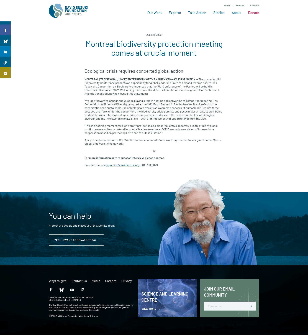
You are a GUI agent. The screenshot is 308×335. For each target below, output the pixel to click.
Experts (175, 12)
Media (96, 281)
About (236, 12)
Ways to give (57, 281)
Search (227, 5)
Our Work (155, 12)
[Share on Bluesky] (5, 40)
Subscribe (254, 5)
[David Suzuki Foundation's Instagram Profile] (82, 289)
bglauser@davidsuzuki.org (123, 165)
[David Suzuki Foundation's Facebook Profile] (50, 289)
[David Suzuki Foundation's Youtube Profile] (72, 289)
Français (240, 5)
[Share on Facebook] (5, 29)
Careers (110, 281)
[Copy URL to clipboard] (5, 62)
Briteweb (93, 316)
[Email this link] (5, 72)
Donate (253, 12)
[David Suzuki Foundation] (68, 11)
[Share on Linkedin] (5, 51)
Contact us (79, 281)
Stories (219, 12)
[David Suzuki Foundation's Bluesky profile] (61, 289)
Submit (251, 306)
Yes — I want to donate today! (76, 240)
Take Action (197, 12)
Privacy (126, 281)
